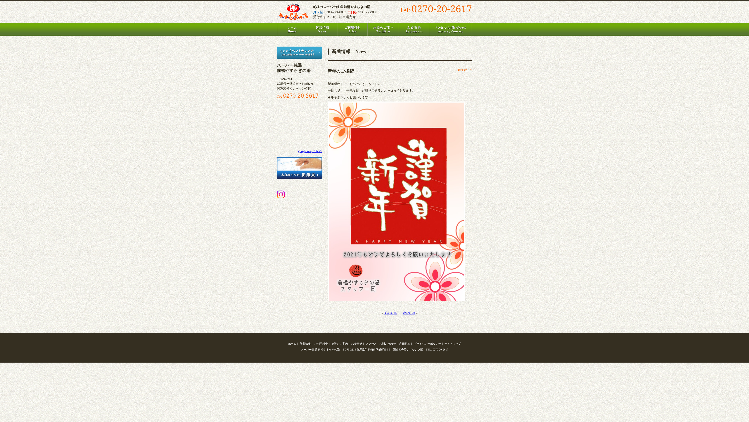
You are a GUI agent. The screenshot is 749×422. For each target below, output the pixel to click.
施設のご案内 (383, 29)
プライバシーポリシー (427, 343)
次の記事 (409, 313)
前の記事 (390, 313)
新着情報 (322, 29)
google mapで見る (310, 151)
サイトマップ (453, 343)
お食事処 (414, 29)
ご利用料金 (352, 29)
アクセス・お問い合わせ (450, 29)
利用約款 (404, 343)
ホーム (292, 29)
